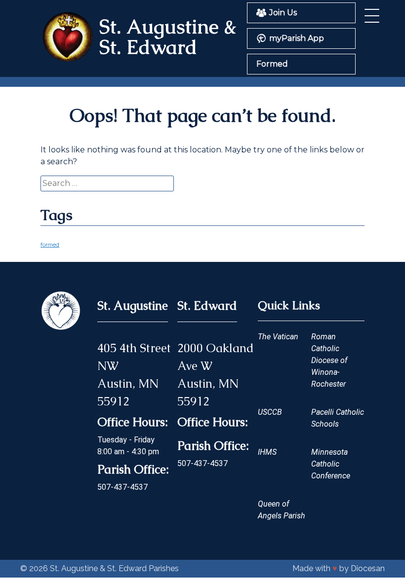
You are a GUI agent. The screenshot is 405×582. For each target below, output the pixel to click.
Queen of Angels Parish (281, 509)
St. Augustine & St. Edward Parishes (114, 568)
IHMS (267, 452)
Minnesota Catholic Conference (330, 463)
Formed (272, 64)
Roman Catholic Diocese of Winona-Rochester (329, 360)
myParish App (296, 38)
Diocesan (368, 568)
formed (49, 245)
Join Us (283, 12)
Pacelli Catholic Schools (337, 418)
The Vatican (278, 336)
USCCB (270, 412)
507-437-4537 (122, 487)
